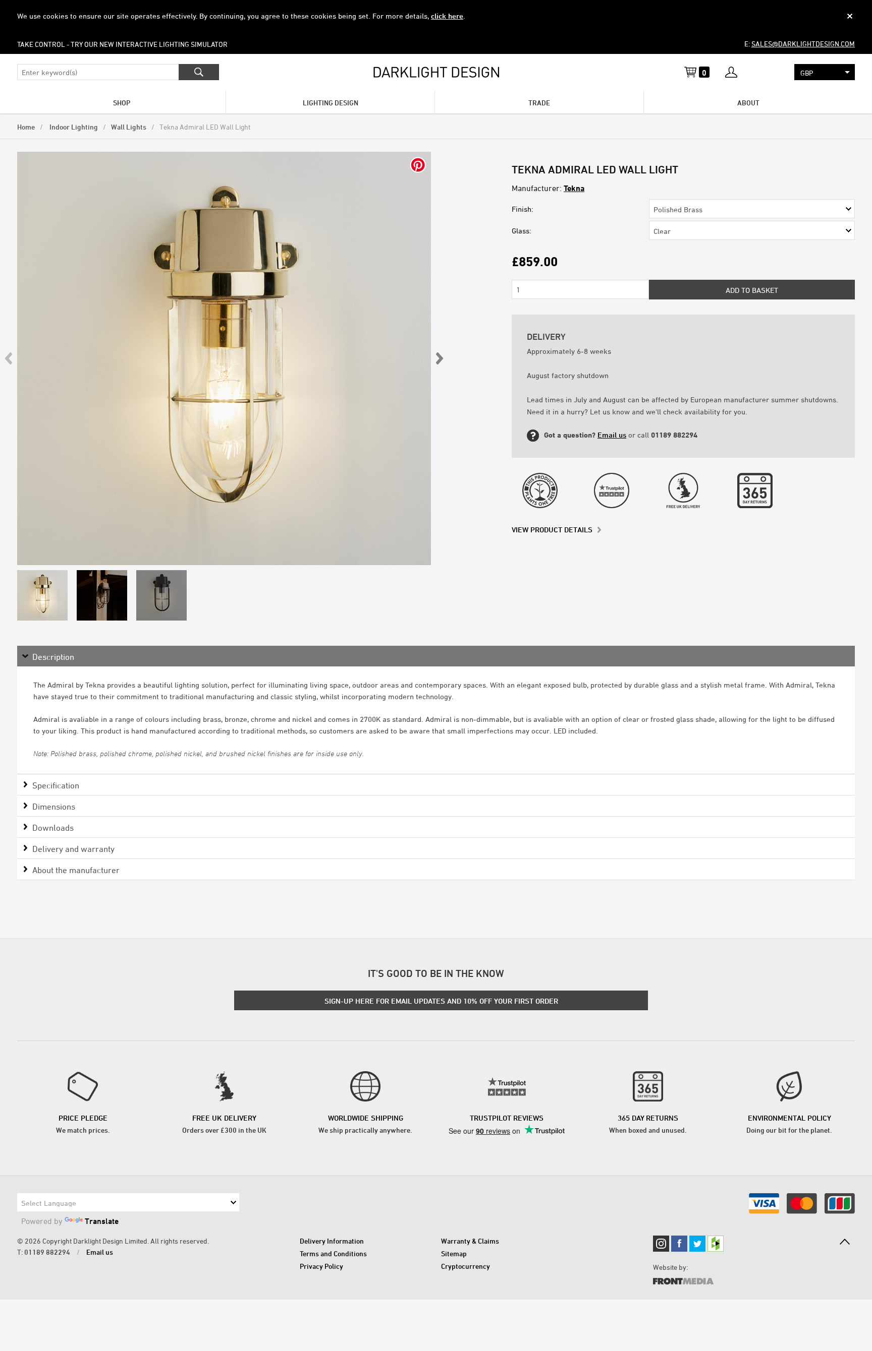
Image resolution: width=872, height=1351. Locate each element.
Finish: (522, 209)
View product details (552, 529)
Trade (539, 102)
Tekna (574, 188)
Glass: (521, 230)
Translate (102, 1220)
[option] (224, 358)
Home (26, 126)
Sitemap (454, 1253)
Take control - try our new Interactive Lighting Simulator (122, 44)
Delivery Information (332, 1241)
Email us (611, 435)
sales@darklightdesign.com (803, 43)
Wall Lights (128, 126)
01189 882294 (47, 1252)
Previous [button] (9, 358)
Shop (121, 102)
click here (447, 16)
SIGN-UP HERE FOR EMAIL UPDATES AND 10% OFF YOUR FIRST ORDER (441, 1001)
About (748, 102)
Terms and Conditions (333, 1253)
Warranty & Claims (470, 1241)
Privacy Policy (321, 1266)
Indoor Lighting (73, 126)
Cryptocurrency (465, 1266)
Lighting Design (330, 102)
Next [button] (439, 358)
